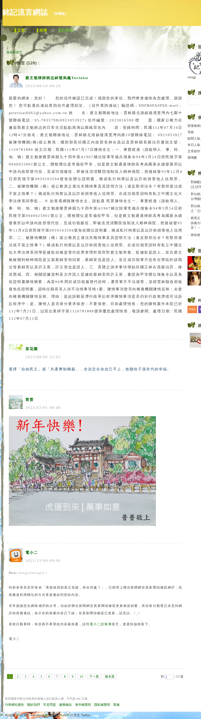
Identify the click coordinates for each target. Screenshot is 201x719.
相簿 (43, 30)
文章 (21, 30)
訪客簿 (67, 30)
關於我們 (33, 705)
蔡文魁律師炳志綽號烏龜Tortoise (56, 78)
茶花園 (31, 349)
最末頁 (109, 676)
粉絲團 (10, 715)
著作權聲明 (83, 705)
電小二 (31, 552)
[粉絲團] (2, 714)
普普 (29, 399)
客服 (116, 705)
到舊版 (60, 13)
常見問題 (49, 705)
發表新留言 (14, 52)
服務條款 (65, 705)
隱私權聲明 (102, 705)
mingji (192, 77)
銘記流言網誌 (25, 12)
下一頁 (94, 676)
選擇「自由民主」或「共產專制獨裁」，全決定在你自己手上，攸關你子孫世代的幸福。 (90, 369)
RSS (192, 309)
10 (81, 676)
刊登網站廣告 (14, 705)
